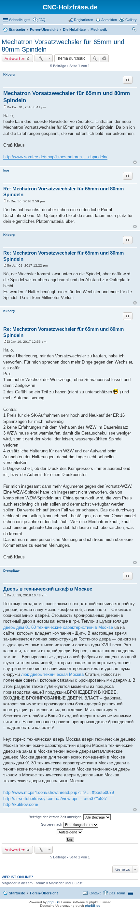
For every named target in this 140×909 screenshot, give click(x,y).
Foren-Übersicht (44, 893)
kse (6, 170)
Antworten (15, 58)
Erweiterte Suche (104, 58)
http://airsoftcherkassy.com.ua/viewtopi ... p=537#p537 (55, 798)
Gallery (131, 20)
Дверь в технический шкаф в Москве (47, 589)
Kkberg (9, 74)
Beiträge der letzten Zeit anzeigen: (56, 817)
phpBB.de (92, 905)
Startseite (17, 893)
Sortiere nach (52, 824)
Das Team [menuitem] (117, 893)
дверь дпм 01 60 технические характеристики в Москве (58, 627)
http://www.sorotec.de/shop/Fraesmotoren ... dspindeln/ (55, 156)
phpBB (53, 902)
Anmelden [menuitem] (109, 20)
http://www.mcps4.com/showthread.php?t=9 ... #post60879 (58, 792)
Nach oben (135, 162)
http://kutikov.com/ (20, 804)
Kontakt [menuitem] (95, 893)
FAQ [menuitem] (42, 20)
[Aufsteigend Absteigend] (70, 832)
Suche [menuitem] (135, 30)
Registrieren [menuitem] (83, 20)
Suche (95, 58)
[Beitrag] (5, 107)
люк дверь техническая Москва (52, 674)
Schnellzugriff (19, 20)
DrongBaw (11, 570)
